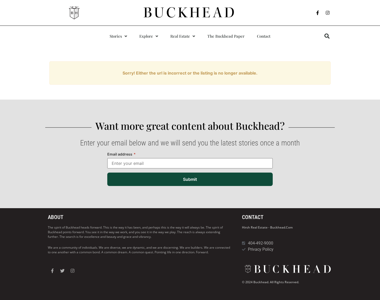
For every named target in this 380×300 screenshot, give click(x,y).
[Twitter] (62, 270)
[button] (327, 36)
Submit (190, 179)
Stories (116, 36)
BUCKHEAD (190, 13)
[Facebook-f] (317, 13)
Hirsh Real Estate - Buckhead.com (267, 227)
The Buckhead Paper (226, 36)
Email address (121, 154)
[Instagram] (327, 13)
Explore (146, 36)
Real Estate (180, 36)
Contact (263, 36)
